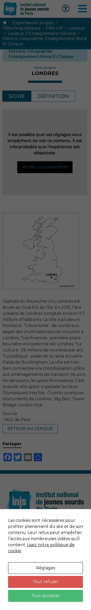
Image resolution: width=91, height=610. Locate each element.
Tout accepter (45, 595)
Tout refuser (45, 581)
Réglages (45, 568)
